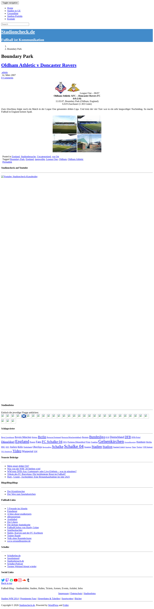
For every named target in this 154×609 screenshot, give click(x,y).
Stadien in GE (14, 10)
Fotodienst (12, 511)
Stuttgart (128, 447)
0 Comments (7, 78)
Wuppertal (27, 451)
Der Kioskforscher (16, 491)
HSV (7, 447)
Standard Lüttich (119, 447)
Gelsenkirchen (111, 441)
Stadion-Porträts (14, 16)
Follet (65, 605)
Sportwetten (67, 598)
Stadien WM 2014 (10, 598)
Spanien (87, 447)
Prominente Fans (28, 598)
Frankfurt (94, 442)
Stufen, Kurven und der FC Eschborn (25, 533)
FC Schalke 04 (52, 442)
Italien (13, 446)
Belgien (34, 437)
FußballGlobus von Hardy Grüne (23, 527)
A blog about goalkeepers (19, 514)
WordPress (53, 605)
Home (10, 8)
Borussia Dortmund (54, 437)
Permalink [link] (7, 162)
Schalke (57, 446)
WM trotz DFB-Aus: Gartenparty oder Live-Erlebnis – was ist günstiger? (42, 471)
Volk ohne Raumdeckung (19, 538)
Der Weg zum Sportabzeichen (21, 494)
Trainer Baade (14, 535)
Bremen (85, 437)
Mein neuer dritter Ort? (18, 466)
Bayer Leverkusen (7, 437)
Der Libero (12, 522)
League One (52, 159)
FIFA (65, 442)
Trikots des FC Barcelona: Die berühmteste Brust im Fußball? (36, 474)
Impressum (63, 593)
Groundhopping (130, 442)
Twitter (139, 447)
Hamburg (140, 442)
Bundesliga (97, 437)
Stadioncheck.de (18, 31)
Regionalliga (47, 447)
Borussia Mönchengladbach (71, 437)
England (16, 156)
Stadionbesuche (28, 156)
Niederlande (27, 447)
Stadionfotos (90, 593)
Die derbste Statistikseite (18, 524)
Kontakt (11, 19)
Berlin (42, 437)
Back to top (6, 583)
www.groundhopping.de (19, 541)
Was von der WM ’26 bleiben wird (23, 468)
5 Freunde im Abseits (17, 508)
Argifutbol (12, 519)
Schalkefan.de (14, 555)
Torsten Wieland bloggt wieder (21, 566)
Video (17, 451)
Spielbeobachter (14, 530)
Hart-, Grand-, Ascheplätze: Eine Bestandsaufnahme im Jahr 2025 (38, 477)
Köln (20, 446)
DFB (128, 437)
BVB (107, 437)
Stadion (107, 446)
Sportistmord (13, 558)
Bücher (78, 598)
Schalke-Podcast (15, 563)
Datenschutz (76, 593)
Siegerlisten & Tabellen (49, 598)
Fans (38, 441)
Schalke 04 (74, 446)
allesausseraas (13, 516)
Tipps (134, 447)
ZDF (35, 451)
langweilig (40, 159)
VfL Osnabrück (6, 451)
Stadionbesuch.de (15, 561)
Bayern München (23, 437)
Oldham (63, 159)
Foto (88, 442)
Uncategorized (44, 156)
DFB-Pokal (135, 437)
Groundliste (12, 13)
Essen (32, 442)
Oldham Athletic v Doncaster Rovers (38, 65)
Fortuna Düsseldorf (77, 442)
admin (4, 72)
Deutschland (117, 437)
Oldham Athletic (75, 159)
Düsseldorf (8, 441)
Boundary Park (17, 159)
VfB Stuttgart (147, 447)
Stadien (97, 446)
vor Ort (55, 156)
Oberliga (37, 446)
